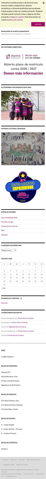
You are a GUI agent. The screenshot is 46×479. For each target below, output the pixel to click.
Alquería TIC (5, 372)
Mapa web (13, 460)
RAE (2, 230)
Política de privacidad (33, 460)
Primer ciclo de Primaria (10, 381)
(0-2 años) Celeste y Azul (10, 401)
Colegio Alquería (7, 357)
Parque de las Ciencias (9, 226)
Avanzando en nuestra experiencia (15, 31)
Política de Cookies (22, 465)
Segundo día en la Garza (17, 327)
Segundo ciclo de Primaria (10, 385)
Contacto (6, 460)
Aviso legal (21, 460)
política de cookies (15, 20)
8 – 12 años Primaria (8, 433)
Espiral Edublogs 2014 (9, 218)
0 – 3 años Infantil (7, 425)
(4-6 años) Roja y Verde (9, 409)
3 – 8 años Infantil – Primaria (11, 429)
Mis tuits (4, 303)
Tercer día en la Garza (25, 318)
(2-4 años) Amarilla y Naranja (12, 405)
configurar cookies (16, 17)
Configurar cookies (9, 465)
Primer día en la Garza (26, 331)
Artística (4, 449)
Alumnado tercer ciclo (9, 376)
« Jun (3, 288)
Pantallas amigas (7, 222)
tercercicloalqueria (15, 34)
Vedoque (4, 235)
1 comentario (26, 34)
